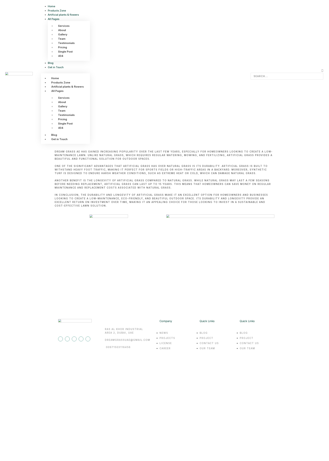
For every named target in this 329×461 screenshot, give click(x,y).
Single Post (65, 51)
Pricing (62, 47)
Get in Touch (56, 67)
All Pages (53, 19)
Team (61, 38)
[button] (65, 71)
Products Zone (57, 10)
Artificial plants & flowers (63, 14)
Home (51, 6)
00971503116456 (118, 347)
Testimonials (66, 43)
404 (60, 56)
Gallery (62, 34)
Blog (50, 63)
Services (64, 25)
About (62, 30)
